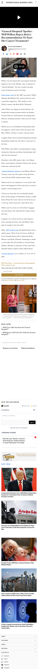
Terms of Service (9, 280)
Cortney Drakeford (16, 46)
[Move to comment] (24, 54)
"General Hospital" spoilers (10, 171)
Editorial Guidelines (28, 348)
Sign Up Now (9, 457)
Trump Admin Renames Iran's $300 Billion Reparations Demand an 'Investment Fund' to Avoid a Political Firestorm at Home (18, 494)
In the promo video (7, 95)
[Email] (21, 54)
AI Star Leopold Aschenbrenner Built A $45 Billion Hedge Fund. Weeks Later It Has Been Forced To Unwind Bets (17, 626)
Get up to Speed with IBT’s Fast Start (26, 454)
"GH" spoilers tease (12, 230)
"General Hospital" (7, 253)
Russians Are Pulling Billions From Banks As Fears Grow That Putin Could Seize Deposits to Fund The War (17, 527)
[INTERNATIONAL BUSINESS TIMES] (19, 2)
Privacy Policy (20, 280)
